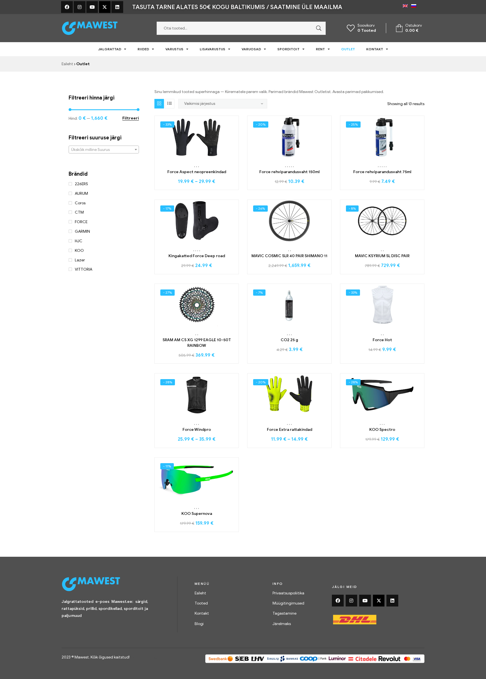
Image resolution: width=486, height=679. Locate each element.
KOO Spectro (382, 429)
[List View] (169, 103)
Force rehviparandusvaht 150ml (289, 171)
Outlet (348, 49)
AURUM (81, 193)
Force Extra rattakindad (289, 429)
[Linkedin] (117, 7)
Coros (80, 203)
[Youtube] (92, 7)
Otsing (317, 28)
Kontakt (374, 49)
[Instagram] (80, 7)
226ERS (81, 184)
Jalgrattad (109, 49)
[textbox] (104, 150)
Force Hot (382, 340)
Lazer (80, 260)
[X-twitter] (105, 7)
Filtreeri (130, 118)
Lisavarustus (212, 49)
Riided (143, 49)
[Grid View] (159, 103)
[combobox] (104, 149)
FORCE (81, 221)
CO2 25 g (289, 340)
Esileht (67, 64)
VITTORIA (83, 269)
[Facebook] (67, 7)
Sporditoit (288, 49)
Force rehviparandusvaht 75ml (382, 171)
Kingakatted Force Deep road (196, 256)
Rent (320, 49)
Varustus (174, 49)
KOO (79, 250)
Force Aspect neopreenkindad (196, 171)
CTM (79, 212)
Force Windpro (197, 429)
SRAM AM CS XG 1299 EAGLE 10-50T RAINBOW (197, 343)
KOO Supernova (196, 513)
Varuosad (251, 49)
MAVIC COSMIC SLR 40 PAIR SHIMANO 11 (289, 256)
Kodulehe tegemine (150, 657)
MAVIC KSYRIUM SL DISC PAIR (382, 256)
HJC (78, 241)
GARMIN (82, 231)
